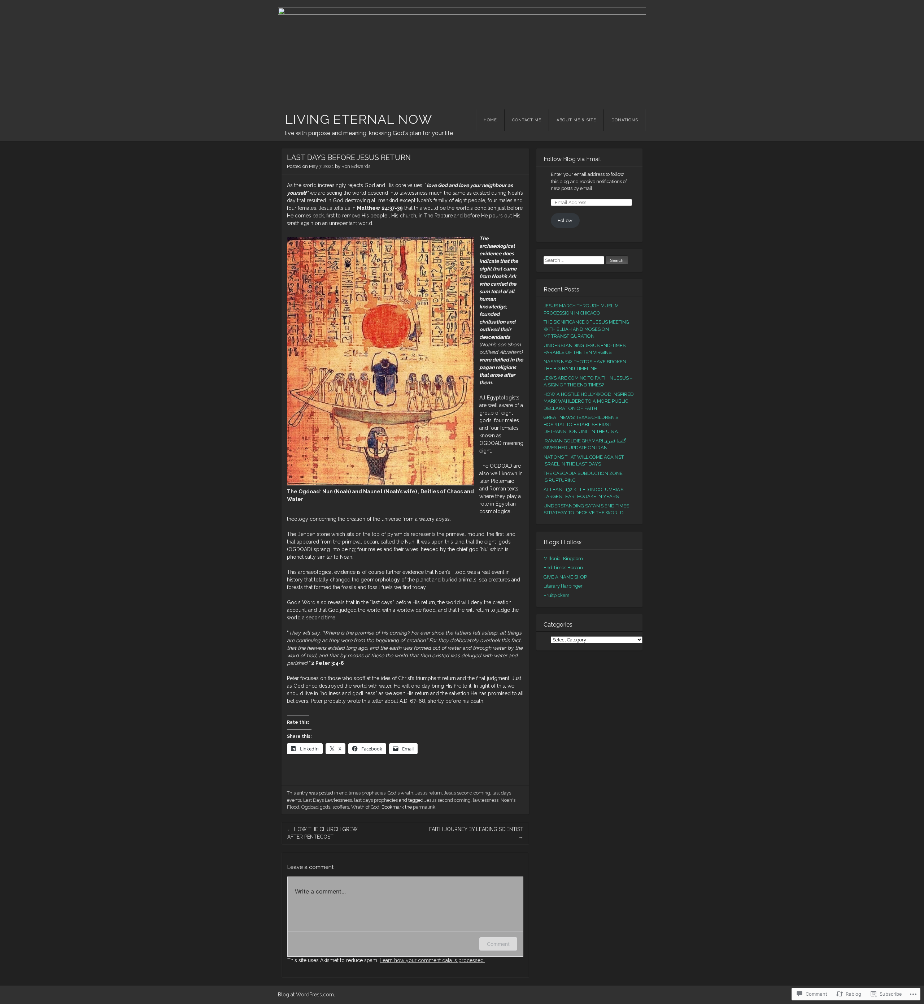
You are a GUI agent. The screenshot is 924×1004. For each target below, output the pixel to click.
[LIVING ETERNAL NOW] (462, 53)
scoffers (340, 807)
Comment (498, 944)
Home (490, 120)
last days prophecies (376, 800)
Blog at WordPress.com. (306, 994)
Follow (565, 220)
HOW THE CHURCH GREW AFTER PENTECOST (322, 833)
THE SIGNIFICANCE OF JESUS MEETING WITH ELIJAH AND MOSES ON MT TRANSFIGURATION (586, 329)
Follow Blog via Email (572, 159)
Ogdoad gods (315, 807)
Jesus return (428, 793)
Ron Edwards (355, 166)
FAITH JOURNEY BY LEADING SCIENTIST (476, 833)
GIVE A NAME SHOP (565, 577)
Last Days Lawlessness (327, 800)
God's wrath (400, 793)
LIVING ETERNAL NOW (358, 119)
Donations (624, 120)
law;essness (485, 800)
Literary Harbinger (563, 586)
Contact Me (526, 120)
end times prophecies (362, 793)
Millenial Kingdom (563, 558)
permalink (424, 807)
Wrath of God (365, 807)
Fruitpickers (556, 595)
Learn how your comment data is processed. (432, 960)
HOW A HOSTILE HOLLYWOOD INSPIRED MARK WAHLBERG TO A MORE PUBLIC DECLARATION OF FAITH (589, 401)
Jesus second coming (467, 793)
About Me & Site (576, 120)
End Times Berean (563, 567)
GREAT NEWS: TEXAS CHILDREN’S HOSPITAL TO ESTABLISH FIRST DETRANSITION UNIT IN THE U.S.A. (581, 424)
